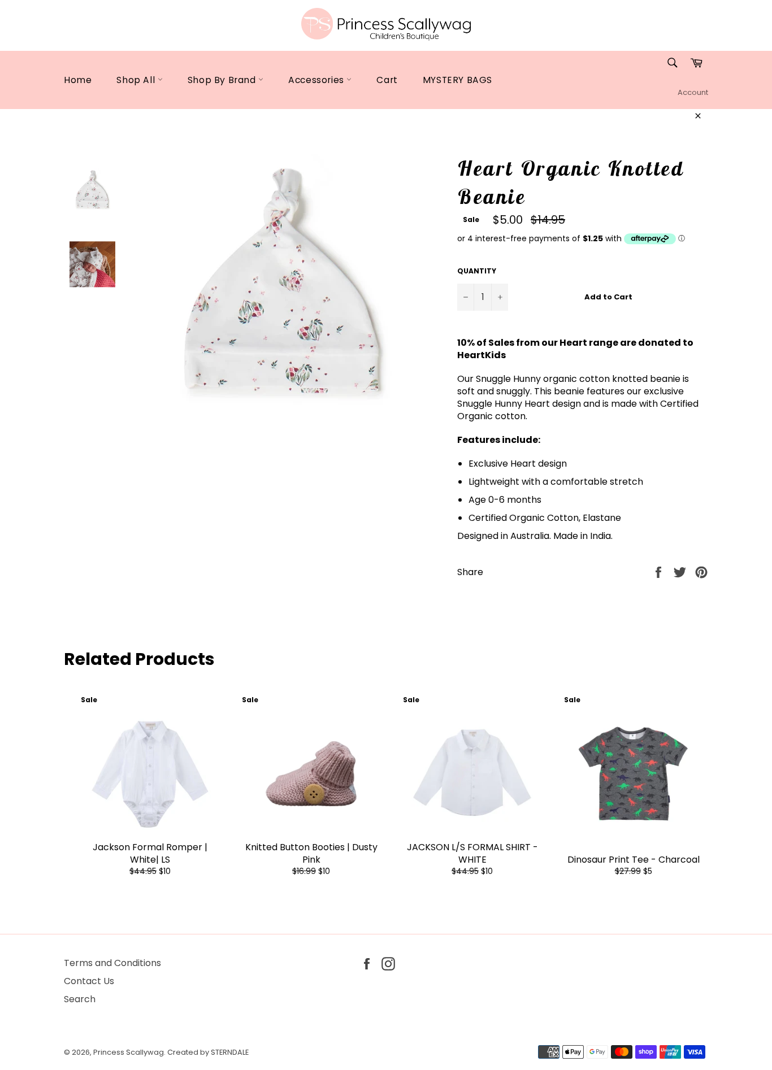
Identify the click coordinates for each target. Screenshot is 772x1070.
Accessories (317, 80)
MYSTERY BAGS (457, 80)
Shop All (136, 80)
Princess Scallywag (128, 1052)
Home (78, 80)
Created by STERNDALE (208, 1052)
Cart (386, 80)
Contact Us (89, 981)
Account (693, 92)
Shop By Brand (223, 80)
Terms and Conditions (112, 962)
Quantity (476, 271)
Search (80, 999)
